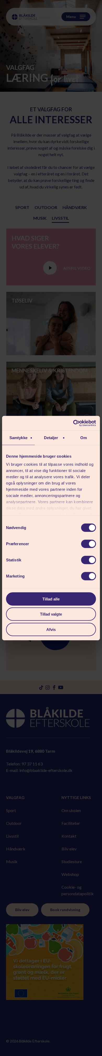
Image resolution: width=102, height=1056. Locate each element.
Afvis (51, 629)
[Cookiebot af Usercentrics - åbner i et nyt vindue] (73, 423)
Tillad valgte (51, 614)
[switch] (88, 543)
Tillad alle (51, 599)
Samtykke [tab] (18, 437)
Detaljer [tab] (51, 437)
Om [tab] (83, 437)
